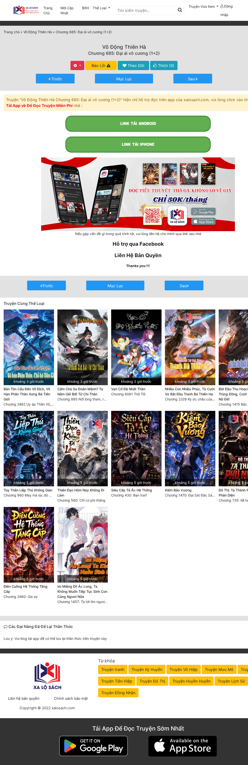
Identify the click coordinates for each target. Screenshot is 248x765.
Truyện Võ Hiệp (184, 669)
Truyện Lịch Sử (231, 681)
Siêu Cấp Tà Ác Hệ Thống (131, 490)
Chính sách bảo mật (71, 698)
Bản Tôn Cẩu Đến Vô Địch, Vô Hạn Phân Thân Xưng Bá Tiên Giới (27, 394)
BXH (85, 8)
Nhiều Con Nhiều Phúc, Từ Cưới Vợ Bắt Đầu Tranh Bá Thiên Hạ (190, 391)
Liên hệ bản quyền (23, 698)
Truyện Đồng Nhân (118, 692)
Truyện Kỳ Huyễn (147, 669)
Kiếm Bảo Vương (178, 490)
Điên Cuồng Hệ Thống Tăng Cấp (25, 589)
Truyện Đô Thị (152, 681)
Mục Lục (124, 78)
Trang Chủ (48, 10)
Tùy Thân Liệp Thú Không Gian (28, 490)
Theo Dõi (135, 65)
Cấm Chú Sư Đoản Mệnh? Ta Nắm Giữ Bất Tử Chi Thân (80, 391)
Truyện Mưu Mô (219, 669)
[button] (204, 6)
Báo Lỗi (99, 65)
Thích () (165, 65)
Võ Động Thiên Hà (124, 47)
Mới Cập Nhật (70, 10)
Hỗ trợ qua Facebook (138, 244)
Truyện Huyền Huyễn (191, 681)
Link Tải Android (138, 124)
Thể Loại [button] (100, 8)
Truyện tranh (112, 669)
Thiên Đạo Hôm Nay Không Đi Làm (80, 492)
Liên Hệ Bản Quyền (138, 255)
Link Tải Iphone (138, 144)
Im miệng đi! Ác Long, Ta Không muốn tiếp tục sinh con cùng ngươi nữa (82, 591)
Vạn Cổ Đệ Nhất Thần (128, 389)
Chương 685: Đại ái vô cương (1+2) (124, 53)
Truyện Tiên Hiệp (116, 681)
